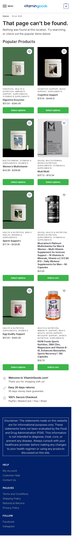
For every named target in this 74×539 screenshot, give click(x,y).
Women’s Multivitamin (15, 166)
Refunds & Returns (13, 503)
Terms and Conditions (15, 493)
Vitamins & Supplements (16, 96)
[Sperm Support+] (18, 209)
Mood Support (54, 333)
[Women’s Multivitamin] (18, 138)
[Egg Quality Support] (18, 305)
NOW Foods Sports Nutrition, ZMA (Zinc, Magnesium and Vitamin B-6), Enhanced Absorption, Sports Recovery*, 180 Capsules (53, 349)
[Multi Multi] (53, 138)
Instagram (9, 526)
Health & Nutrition (13, 232)
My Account (10, 470)
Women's (23, 163)
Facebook (8, 521)
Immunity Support (47, 330)
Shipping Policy (12, 498)
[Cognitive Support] (53, 66)
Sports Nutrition (47, 163)
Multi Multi (43, 171)
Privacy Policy (11, 507)
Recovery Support (48, 335)
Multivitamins (10, 160)
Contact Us (9, 479)
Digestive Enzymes (13, 99)
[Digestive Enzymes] (18, 66)
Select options (18, 110)
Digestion (8, 89)
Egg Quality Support (14, 333)
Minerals (17, 235)
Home (6, 16)
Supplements (20, 94)
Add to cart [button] (53, 278)
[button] (66, 6)
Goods (41, 160)
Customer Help (11, 475)
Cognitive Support (48, 89)
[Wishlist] (29, 51)
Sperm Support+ (12, 240)
